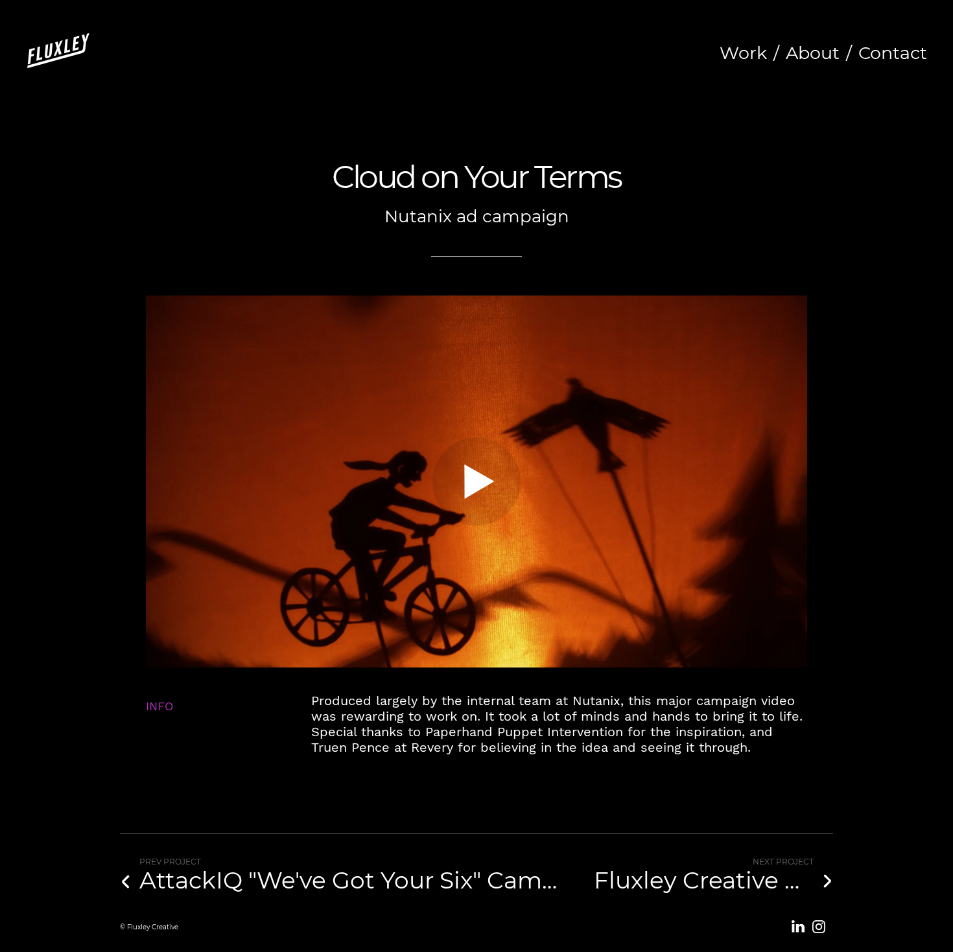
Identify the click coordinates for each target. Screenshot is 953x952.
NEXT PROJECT (783, 861)
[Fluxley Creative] (58, 52)
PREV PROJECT (170, 861)
